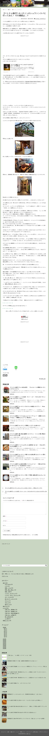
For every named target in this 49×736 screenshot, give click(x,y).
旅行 (4, 583)
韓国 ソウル (8, 588)
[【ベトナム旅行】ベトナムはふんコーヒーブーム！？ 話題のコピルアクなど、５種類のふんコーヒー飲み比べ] (6, 418)
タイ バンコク (8, 597)
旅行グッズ (7, 604)
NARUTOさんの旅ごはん (14, 2)
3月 (4, 635)
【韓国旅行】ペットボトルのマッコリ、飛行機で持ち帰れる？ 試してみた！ (25, 694)
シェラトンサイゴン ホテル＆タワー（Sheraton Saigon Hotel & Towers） (24, 81)
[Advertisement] (24, 46)
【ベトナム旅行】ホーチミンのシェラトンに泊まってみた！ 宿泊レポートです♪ (23, 488)
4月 (4, 634)
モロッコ (7, 602)
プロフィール (5, 576)
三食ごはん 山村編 (9, 615)
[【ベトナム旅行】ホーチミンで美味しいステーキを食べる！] (6, 428)
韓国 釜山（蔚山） (9, 589)
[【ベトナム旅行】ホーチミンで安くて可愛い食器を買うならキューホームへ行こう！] (6, 478)
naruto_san (42, 378)
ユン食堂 (7, 618)
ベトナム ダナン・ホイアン (11, 595)
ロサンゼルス (8, 584)
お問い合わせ (35, 731)
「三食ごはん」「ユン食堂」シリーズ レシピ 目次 (19, 655)
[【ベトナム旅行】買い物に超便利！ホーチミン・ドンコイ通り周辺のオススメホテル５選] (6, 436)
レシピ (4, 608)
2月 (4, 636)
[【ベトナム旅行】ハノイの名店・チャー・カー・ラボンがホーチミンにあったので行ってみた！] (6, 399)
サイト (4, 525)
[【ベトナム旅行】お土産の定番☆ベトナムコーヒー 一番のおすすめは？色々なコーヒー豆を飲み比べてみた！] (6, 466)
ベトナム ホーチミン (40, 18)
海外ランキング (24, 319)
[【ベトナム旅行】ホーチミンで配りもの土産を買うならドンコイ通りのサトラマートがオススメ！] (6, 457)
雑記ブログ (5, 606)
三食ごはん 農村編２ (10, 609)
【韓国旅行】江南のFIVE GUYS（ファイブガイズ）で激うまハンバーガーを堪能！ (26, 718)
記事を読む (12, 394)
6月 (4, 631)
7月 (4, 630)
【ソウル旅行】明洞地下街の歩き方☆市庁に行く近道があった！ (22, 712)
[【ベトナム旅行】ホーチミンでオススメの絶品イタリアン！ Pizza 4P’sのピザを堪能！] (6, 409)
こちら (13, 305)
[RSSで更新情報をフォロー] (6, 375)
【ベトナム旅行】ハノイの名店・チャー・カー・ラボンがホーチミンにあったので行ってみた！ (26, 492)
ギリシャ (7, 600)
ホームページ (3, 731)
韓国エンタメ (6, 620)
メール (5, 520)
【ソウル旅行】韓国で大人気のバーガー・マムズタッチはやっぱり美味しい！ (25, 700)
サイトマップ (29, 731)
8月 (4, 628)
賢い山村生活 (8, 616)
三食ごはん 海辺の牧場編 (11, 613)
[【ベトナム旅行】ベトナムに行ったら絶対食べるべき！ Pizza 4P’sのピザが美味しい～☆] (6, 447)
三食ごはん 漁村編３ (10, 611)
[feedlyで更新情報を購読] (4, 375)
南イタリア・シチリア (10, 599)
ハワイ (6, 586)
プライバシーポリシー (43, 731)
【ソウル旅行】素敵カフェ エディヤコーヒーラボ (18, 683)
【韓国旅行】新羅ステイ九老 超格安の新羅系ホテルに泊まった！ (22, 660)
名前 (4, 516)
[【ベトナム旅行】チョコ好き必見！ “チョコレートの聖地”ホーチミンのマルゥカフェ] (6, 390)
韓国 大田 (7, 591)
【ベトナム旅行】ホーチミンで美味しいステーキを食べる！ (25, 425)
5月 (4, 632)
